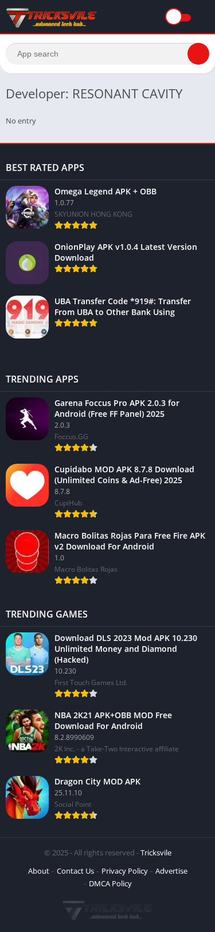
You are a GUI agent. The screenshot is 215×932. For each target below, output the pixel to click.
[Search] (198, 54)
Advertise (171, 871)
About (38, 871)
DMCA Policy (110, 883)
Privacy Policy (124, 871)
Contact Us (75, 871)
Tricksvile (155, 852)
